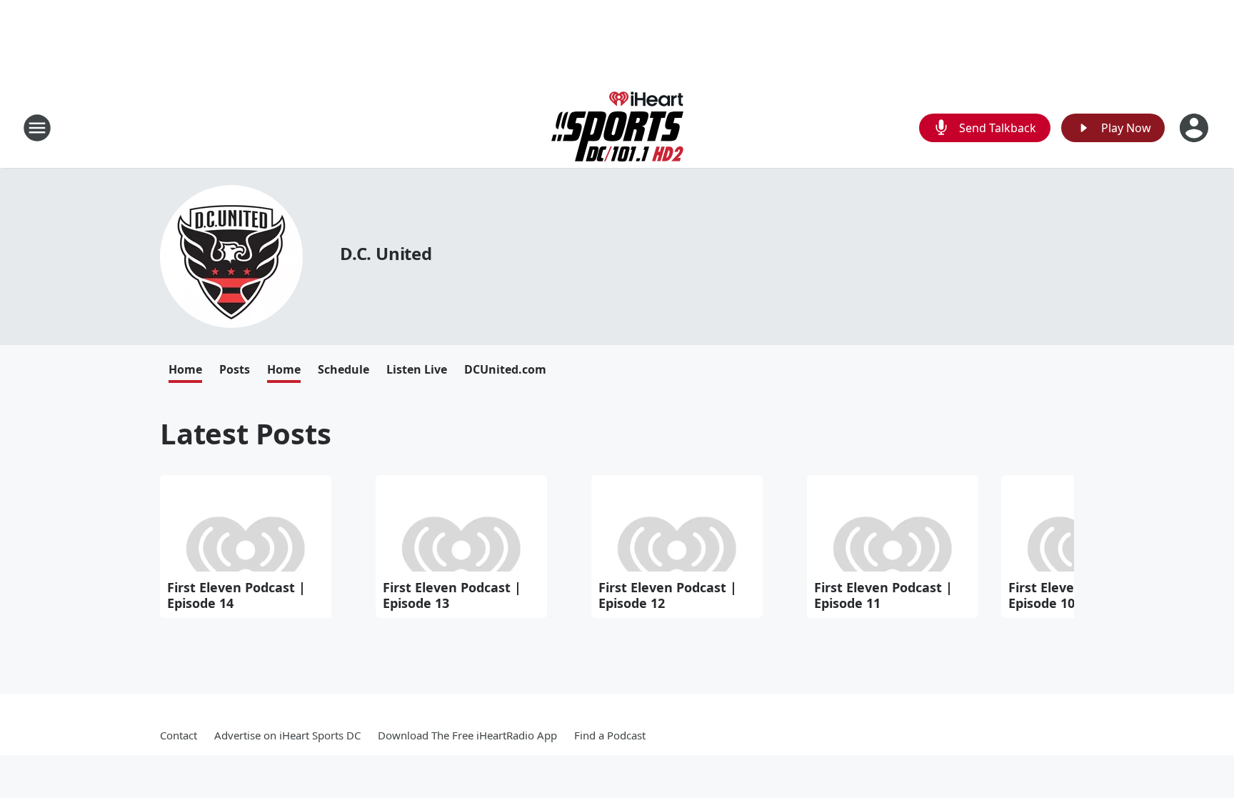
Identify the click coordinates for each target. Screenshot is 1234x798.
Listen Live (416, 369)
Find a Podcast (610, 735)
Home (185, 369)
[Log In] (1195, 128)
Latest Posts (245, 433)
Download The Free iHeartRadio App (467, 735)
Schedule (343, 369)
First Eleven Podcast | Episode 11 (883, 595)
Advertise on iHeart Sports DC (287, 735)
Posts (234, 369)
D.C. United (386, 253)
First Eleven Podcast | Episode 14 (236, 595)
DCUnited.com (505, 369)
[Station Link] (617, 127)
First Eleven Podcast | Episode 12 (667, 595)
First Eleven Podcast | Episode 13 (452, 595)
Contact (178, 735)
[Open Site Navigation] (37, 128)
